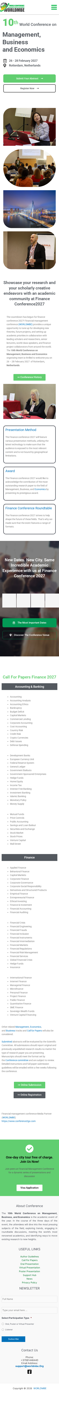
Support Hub (29, 1275)
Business (11, 1030)
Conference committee (16, 1060)
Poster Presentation (29, 1271)
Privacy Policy (29, 1282)
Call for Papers (34, 1030)
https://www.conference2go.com (19, 1121)
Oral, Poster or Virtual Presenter (19, 1324)
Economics (40, 489)
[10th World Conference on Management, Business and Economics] (12, 7)
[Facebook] (29, 1371)
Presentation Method (20, 430)
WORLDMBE (8, 1117)
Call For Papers (30, 1260)
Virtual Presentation (29, 1267)
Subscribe (13, 1339)
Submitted (7, 1041)
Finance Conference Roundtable (28, 508)
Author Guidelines (29, 1256)
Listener (9, 1329)
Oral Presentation (29, 1264)
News (29, 1278)
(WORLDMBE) (25, 324)
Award (10, 471)
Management (22, 1027)
